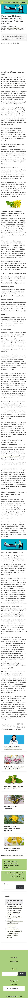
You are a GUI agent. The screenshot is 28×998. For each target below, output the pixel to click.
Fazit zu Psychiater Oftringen (12, 936)
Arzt (11, 28)
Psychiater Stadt (16, 28)
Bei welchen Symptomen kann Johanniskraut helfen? (15, 905)
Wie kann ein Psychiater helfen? (14, 918)
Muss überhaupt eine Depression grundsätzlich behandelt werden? (14, 931)
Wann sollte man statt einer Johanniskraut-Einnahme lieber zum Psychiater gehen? (15, 911)
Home (8, 28)
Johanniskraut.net (11, 2)
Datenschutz (14, 961)
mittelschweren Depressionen (10, 456)
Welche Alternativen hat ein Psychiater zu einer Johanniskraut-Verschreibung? (15, 924)
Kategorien (14, 984)
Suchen (6, 884)
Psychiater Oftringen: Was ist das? (14, 901)
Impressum (14, 957)
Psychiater (15, 83)
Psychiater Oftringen (18, 855)
